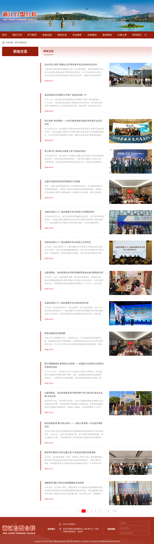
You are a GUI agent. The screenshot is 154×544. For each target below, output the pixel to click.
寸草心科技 (93, 541)
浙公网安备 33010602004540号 (109, 541)
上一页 (78, 511)
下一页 (114, 511)
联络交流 (23, 42)
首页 (16, 42)
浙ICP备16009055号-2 (74, 541)
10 (108, 511)
